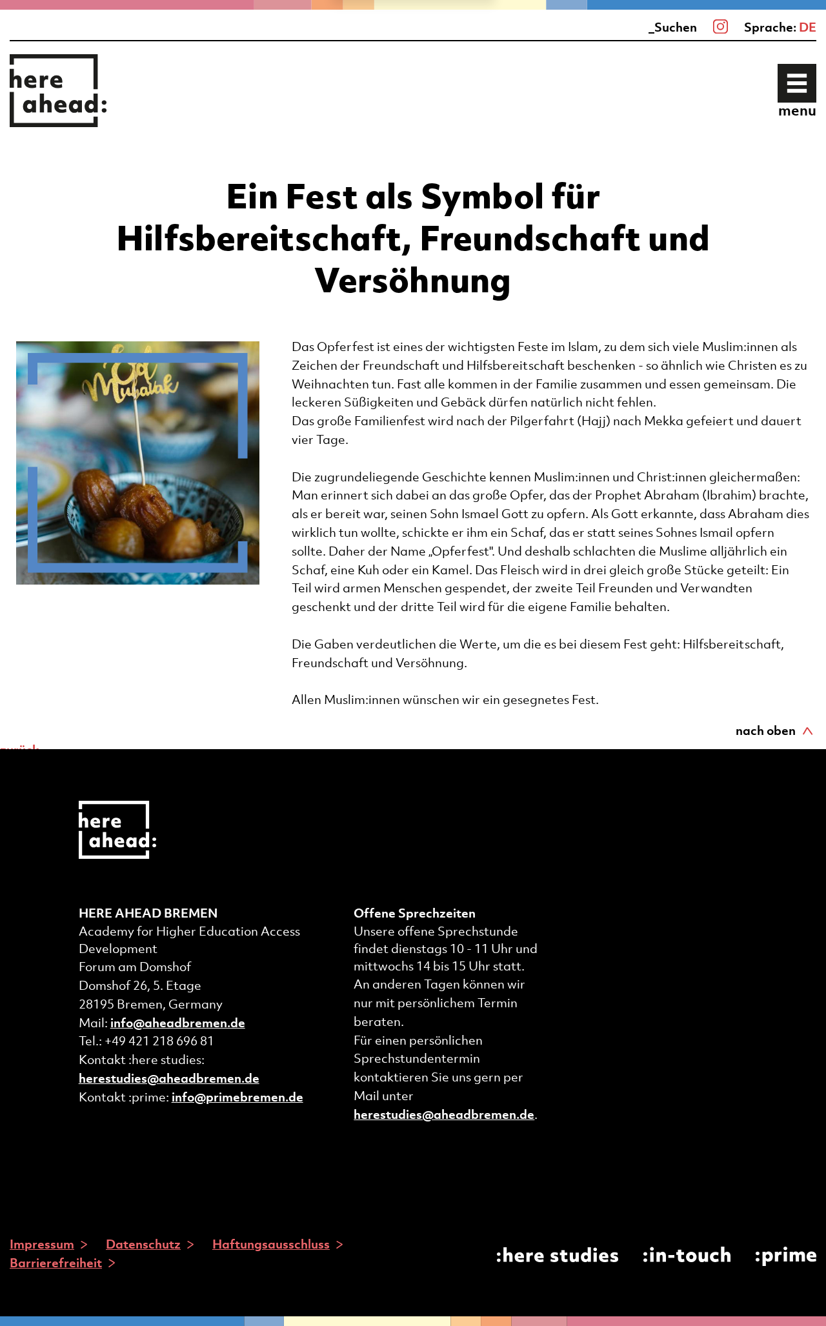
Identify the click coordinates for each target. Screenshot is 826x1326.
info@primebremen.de (237, 1097)
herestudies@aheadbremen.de (169, 1078)
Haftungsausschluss (271, 1244)
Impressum (42, 1244)
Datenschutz (143, 1244)
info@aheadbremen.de (177, 1022)
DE (807, 27)
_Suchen (673, 27)
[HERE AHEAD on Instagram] (720, 27)
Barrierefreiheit (56, 1263)
